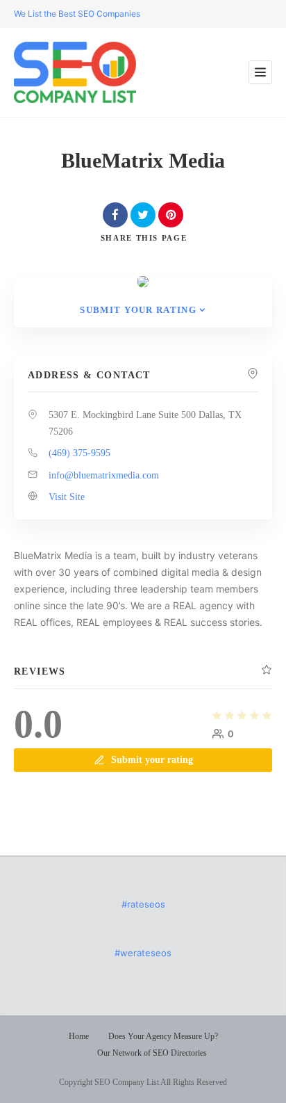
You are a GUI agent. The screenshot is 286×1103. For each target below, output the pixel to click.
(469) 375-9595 (79, 453)
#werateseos (143, 952)
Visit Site (67, 497)
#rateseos (143, 904)
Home (79, 1036)
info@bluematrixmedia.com (104, 475)
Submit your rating (138, 310)
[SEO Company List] (75, 72)
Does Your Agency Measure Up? (163, 1036)
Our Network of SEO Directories (152, 1053)
